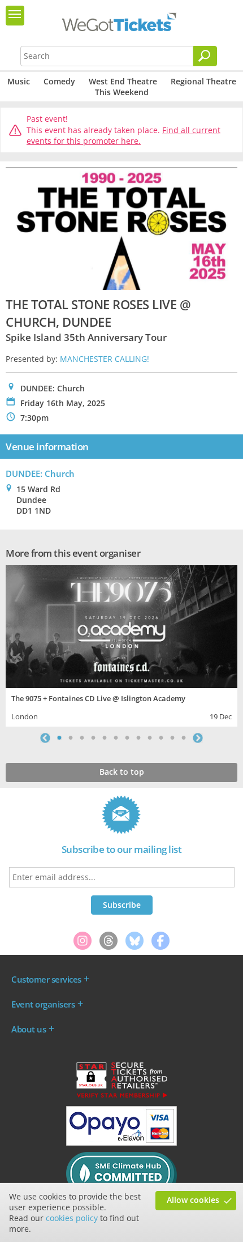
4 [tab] (93, 738)
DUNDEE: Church (40, 473)
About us (28, 1029)
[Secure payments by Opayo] (121, 1143)
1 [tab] (59, 738)
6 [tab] (116, 738)
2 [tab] (70, 738)
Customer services (46, 979)
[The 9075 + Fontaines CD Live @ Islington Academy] (121, 625)
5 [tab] (104, 738)
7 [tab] (127, 738)
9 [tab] (150, 738)
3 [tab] (82, 738)
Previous (45, 738)
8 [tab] (138, 738)
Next (197, 738)
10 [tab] (161, 738)
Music (18, 81)
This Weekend (122, 92)
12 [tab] (183, 738)
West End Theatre (123, 81)
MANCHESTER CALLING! (104, 358)
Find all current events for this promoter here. (123, 136)
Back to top (121, 771)
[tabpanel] (121, 644)
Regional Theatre (203, 81)
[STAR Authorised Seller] (121, 1097)
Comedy (59, 81)
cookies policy (72, 1218)
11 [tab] (172, 738)
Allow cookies (193, 1199)
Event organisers (43, 1004)
